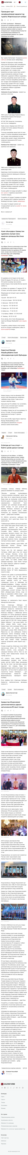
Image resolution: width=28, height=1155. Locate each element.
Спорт (3, 337)
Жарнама (3, 1143)
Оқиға (2, 1096)
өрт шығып (4, 193)
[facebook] (11, 1088)
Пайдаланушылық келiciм (7, 1117)
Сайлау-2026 (9, 6)
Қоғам (10, 689)
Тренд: (3, 6)
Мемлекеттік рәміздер (7, 1123)
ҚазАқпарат (5, 255)
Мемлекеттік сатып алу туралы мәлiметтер (13, 1129)
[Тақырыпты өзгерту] (20, 2)
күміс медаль (23, 321)
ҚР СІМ (25, 1068)
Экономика (4, 1105)
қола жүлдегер (5, 329)
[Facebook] (11, 20)
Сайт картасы (5, 1138)
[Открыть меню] (25, 2)
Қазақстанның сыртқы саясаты (11, 1068)
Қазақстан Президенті (9, 218)
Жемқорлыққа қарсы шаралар (9, 1126)
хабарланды (21, 201)
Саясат (3, 1099)
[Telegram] (8, 20)
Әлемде (3, 1108)
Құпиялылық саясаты (7, 1120)
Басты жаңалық (22, 218)
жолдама (19, 422)
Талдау (3, 1102)
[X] (14, 20)
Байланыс (3, 1140)
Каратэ (4, 432)
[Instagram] (2, 20)
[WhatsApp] (5, 20)
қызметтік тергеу (21, 206)
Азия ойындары (13, 337)
